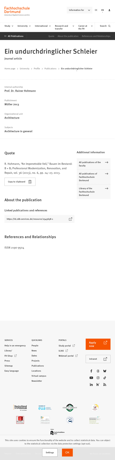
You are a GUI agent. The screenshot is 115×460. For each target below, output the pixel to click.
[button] (94, 152)
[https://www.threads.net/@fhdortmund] (98, 371)
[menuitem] (8, 26)
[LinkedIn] (91, 384)
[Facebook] (91, 371)
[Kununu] (98, 384)
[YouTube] (91, 377)
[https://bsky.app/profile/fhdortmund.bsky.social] (104, 371)
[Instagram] (98, 377)
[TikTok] (104, 377)
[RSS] (104, 384)
